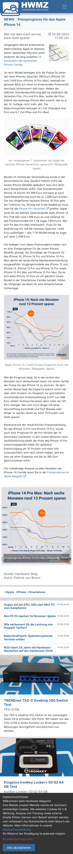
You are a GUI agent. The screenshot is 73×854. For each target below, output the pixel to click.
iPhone (21, 592)
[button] (7, 526)
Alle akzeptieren (19, 848)
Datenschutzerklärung (17, 829)
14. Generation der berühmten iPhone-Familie (23, 60)
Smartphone (36, 592)
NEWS (9, 19)
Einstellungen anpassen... (19, 839)
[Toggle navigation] (64, 6)
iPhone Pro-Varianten (32, 208)
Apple (9, 592)
